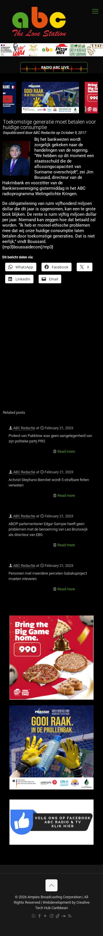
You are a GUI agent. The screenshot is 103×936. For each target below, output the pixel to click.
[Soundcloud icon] (64, 916)
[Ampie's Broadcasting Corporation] (44, 21)
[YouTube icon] (45, 916)
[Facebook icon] (39, 916)
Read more (66, 451)
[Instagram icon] (51, 916)
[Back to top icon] (51, 885)
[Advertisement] (51, 350)
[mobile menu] (95, 11)
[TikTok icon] (58, 916)
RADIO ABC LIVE (55, 67)
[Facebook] (51, 843)
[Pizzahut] (51, 698)
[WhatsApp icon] (33, 916)
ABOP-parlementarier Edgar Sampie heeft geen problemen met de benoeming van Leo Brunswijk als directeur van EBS (48, 529)
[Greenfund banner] (51, 788)
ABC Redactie (24, 428)
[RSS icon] (70, 916)
